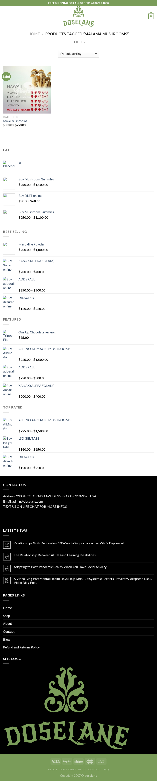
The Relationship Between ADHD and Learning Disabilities (55, 555)
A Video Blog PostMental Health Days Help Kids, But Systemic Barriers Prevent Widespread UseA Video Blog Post (83, 580)
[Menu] (5, 16)
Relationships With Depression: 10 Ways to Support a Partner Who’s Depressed (69, 543)
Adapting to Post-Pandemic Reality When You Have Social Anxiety (60, 567)
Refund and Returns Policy (21, 647)
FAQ (106, 769)
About (7, 623)
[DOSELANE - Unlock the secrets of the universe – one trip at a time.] (78, 16)
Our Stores (68, 769)
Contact (9, 631)
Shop (6, 616)
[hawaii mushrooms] (27, 90)
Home (34, 34)
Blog (6, 639)
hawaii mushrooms (15, 121)
